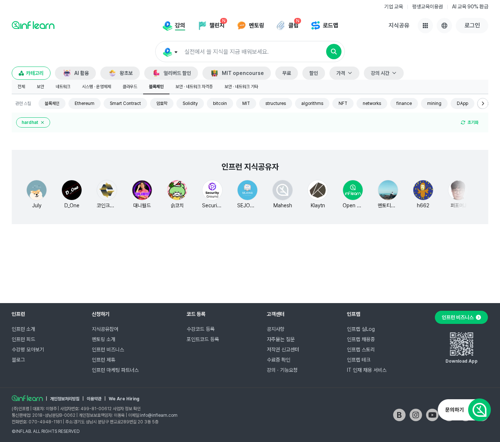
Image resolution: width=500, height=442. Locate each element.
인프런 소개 (23, 329)
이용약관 (94, 398)
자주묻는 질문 (281, 339)
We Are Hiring (124, 398)
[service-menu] (425, 25)
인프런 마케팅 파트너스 (115, 370)
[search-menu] (169, 52)
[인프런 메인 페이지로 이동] (33, 25)
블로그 (18, 360)
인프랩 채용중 (361, 339)
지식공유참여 (105, 329)
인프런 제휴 (103, 360)
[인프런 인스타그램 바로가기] (416, 415)
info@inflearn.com (159, 415)
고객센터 (275, 314)
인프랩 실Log (361, 329)
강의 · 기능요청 (282, 370)
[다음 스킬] (482, 103)
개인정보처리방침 (64, 398)
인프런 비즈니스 (108, 349)
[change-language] (444, 25)
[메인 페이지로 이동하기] (27, 398)
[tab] (21, 87)
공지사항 (275, 329)
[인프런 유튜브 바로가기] (432, 415)
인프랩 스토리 (361, 349)
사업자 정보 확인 (127, 408)
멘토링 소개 (103, 339)
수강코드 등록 (200, 329)
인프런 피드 (23, 339)
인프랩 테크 (358, 360)
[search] (334, 51)
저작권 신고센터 (283, 349)
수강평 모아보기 (28, 349)
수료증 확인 (278, 360)
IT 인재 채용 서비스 (367, 370)
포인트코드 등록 (203, 339)
